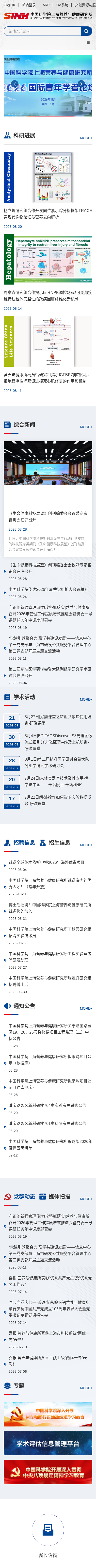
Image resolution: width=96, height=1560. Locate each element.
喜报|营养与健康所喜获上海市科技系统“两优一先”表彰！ (49, 1336)
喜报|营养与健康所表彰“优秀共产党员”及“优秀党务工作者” (50, 1281)
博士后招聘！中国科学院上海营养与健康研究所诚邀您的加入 (50, 908)
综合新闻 (24, 425)
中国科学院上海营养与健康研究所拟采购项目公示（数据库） (50, 1060)
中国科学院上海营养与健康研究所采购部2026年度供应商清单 (50, 1144)
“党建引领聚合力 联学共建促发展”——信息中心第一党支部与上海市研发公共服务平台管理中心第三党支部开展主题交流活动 (50, 644)
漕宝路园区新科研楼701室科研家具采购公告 (47, 1123)
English (9, 5)
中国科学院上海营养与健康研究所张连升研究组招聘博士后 (50, 981)
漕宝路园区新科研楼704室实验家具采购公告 (47, 1105)
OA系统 (62, 5)
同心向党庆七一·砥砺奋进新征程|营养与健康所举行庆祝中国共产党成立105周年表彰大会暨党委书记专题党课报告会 (49, 1308)
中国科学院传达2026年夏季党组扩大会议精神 (48, 589)
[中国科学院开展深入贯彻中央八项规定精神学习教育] (48, 1472)
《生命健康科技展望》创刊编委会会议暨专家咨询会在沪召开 (50, 568)
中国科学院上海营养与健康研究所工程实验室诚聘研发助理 (50, 957)
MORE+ (86, 138)
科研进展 (24, 135)
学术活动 (24, 697)
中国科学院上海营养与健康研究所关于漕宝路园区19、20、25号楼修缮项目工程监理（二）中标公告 (50, 1032)
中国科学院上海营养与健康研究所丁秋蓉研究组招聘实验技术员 (50, 932)
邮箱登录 (29, 5)
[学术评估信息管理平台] (48, 1443)
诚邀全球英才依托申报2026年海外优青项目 (46, 862)
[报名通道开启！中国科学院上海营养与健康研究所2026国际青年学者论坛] (48, 85)
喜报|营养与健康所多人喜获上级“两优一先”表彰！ (48, 1361)
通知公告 (24, 1006)
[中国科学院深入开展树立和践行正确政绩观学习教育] (48, 1414)
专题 (19, 1386)
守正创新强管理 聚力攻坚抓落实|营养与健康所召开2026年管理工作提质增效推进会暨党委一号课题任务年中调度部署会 (50, 613)
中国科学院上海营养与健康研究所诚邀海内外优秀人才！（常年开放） (50, 883)
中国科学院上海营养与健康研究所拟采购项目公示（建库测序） (50, 1084)
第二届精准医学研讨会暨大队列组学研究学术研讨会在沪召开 (50, 672)
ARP (46, 5)
